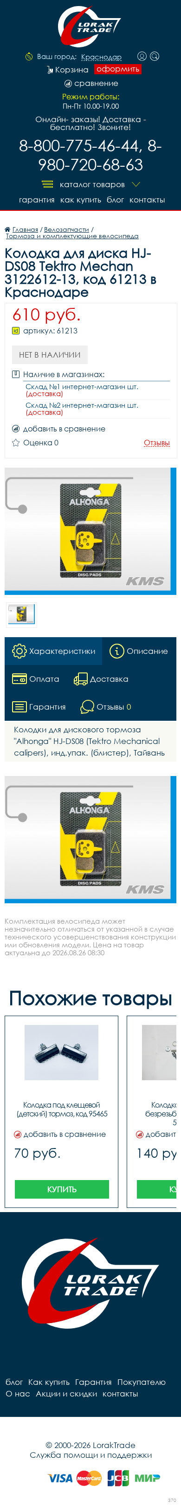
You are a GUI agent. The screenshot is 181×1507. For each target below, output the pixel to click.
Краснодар (101, 57)
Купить (62, 1189)
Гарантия (37, 199)
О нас (18, 1393)
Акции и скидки (66, 1393)
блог (115, 199)
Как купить (80, 199)
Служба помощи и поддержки (91, 1455)
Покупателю (141, 1382)
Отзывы (157, 443)
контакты (147, 199)
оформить (118, 68)
